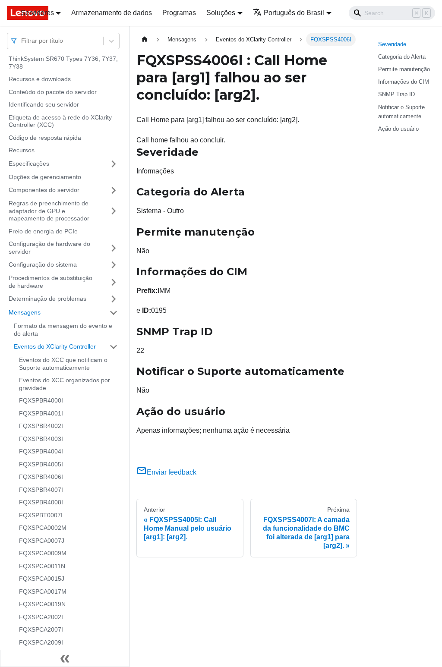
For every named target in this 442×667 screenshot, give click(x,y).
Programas (179, 12)
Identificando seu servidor (44, 104)
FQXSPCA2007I (41, 629)
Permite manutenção (404, 69)
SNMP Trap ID (396, 94)
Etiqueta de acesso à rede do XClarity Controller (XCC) (60, 121)
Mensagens (25, 312)
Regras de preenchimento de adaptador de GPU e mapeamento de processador (49, 211)
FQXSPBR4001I (41, 413)
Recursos (22, 150)
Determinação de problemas (47, 298)
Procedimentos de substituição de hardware (50, 281)
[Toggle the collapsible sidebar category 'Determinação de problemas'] (113, 299)
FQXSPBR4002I (41, 425)
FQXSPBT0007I (41, 515)
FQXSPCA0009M (42, 553)
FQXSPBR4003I (41, 438)
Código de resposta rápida (45, 137)
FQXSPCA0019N (42, 604)
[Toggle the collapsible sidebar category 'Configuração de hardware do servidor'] (113, 248)
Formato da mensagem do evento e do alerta (63, 329)
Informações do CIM (403, 82)
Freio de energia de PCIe (43, 231)
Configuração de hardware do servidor (49, 247)
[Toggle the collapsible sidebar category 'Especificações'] (113, 164)
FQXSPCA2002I (41, 617)
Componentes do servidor (44, 189)
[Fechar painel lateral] (64, 658)
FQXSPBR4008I (41, 502)
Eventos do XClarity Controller (55, 346)
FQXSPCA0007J (41, 540)
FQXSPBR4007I (41, 489)
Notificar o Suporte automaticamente (401, 112)
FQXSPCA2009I (41, 642)
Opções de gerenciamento (45, 176)
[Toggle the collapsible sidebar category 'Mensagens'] (113, 313)
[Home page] (144, 39)
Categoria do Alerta (402, 56)
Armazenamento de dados (111, 12)
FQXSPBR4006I (41, 476)
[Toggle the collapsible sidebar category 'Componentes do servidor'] (113, 190)
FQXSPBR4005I (41, 464)
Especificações (29, 163)
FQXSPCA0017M (42, 591)
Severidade (392, 44)
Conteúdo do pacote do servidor (53, 91)
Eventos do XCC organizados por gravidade (64, 384)
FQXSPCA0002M (42, 527)
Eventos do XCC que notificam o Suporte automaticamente (63, 363)
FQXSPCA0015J (41, 578)
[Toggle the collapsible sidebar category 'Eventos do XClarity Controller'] (113, 347)
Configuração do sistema (43, 264)
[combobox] (22, 41)
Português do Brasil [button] (294, 12)
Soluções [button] (220, 12)
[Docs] (8, 13)
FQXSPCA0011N (42, 566)
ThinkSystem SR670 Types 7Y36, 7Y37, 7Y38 (63, 62)
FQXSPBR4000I (41, 400)
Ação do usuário (398, 129)
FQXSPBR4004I (41, 451)
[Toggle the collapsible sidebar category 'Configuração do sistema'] (113, 265)
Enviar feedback (171, 472)
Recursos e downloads (40, 79)
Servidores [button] (37, 12)
